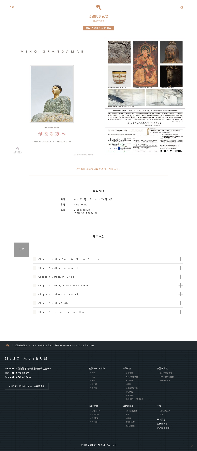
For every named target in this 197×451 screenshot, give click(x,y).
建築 (93, 380)
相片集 (94, 384)
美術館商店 (130, 422)
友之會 (94, 388)
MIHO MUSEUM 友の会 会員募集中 (27, 386)
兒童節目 (95, 418)
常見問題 (129, 380)
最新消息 (161, 419)
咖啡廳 (128, 418)
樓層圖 (128, 384)
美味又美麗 (130, 425)
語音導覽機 (130, 395)
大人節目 (95, 422)
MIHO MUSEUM (27, 358)
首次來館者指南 (132, 376)
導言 (93, 373)
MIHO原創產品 (131, 410)
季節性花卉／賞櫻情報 (134, 399)
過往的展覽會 (99, 18)
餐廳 (127, 414)
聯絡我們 (129, 391)
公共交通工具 (165, 410)
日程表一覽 (96, 410)
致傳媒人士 (162, 424)
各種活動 (95, 414)
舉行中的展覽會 (166, 373)
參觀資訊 (129, 373)
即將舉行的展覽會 (167, 376)
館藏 (93, 376)
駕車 (161, 414)
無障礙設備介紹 (132, 388)
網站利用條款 (163, 428)
